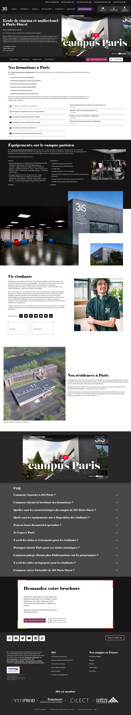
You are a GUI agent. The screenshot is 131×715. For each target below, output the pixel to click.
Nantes (91, 664)
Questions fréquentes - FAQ (87, 709)
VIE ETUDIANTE (37, 329)
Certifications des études (59, 656)
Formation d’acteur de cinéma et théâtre (23, 84)
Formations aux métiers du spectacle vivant (24, 93)
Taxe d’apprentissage (58, 667)
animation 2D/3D (25, 659)
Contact (103, 10)
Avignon (92, 660)
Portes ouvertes (125, 10)
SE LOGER (12, 329)
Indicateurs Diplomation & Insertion (62, 660)
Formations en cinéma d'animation (21, 90)
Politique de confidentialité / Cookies (61, 709)
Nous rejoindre (55, 671)
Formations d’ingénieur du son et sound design (25, 80)
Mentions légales (40, 709)
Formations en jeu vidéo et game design (23, 87)
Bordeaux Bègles (95, 656)
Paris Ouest (93, 667)
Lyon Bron (92, 671)
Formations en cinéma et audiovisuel (22, 77)
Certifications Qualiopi (58, 664)
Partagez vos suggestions (59, 674)
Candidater (114, 10)
